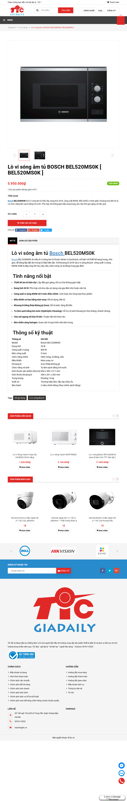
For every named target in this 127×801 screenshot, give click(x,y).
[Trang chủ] (17, 10)
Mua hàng (25, 467)
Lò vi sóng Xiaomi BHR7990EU (63, 454)
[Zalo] (121, 773)
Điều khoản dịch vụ (76, 684)
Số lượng (12, 214)
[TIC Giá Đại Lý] (63, 611)
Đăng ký (111, 10)
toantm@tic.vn (21, 728)
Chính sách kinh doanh (19, 688)
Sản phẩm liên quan (20, 416)
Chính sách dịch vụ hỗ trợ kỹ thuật (24, 697)
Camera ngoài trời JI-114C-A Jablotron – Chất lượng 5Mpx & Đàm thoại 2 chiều (63, 521)
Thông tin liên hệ (75, 688)
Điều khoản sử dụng (18, 672)
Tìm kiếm (65, 10)
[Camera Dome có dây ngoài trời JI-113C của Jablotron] (24, 500)
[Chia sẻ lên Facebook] (21, 230)
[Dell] (25, 551)
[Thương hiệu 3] (102, 551)
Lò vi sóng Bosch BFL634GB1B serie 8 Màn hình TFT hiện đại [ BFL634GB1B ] (102, 457)
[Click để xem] (63, 94)
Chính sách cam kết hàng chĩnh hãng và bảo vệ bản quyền (34, 701)
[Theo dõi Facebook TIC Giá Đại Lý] (102, 570)
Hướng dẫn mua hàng (77, 672)
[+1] (34, 230)
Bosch (11, 201)
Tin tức (71, 693)
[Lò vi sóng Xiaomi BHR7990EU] (63, 437)
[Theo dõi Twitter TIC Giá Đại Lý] (109, 570)
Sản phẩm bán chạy (20, 479)
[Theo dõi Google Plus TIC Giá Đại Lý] (116, 570)
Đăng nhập (89, 10)
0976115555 (20, 721)
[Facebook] (121, 765)
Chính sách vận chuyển (20, 680)
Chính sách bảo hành (19, 693)
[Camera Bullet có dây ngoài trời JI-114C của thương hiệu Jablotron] (102, 500)
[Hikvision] (63, 551)
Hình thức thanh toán (19, 676)
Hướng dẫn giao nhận (77, 680)
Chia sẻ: (11, 230)
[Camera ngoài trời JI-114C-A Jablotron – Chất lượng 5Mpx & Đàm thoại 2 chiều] (63, 500)
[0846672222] (121, 781)
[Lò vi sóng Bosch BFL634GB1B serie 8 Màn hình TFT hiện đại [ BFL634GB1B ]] (102, 437)
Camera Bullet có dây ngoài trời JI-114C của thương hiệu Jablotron (102, 521)
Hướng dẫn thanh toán (77, 676)
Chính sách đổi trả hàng (20, 684)
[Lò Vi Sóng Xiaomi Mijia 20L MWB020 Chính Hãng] (24, 437)
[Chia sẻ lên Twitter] (46, 230)
